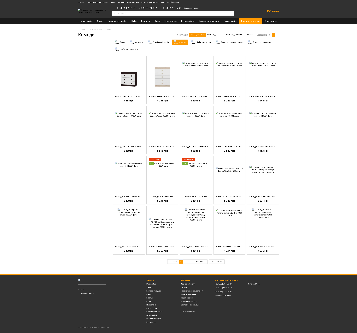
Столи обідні (187, 21)
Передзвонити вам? (192, 8)
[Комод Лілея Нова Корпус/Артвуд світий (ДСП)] (229, 225)
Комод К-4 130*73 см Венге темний (132, 196)
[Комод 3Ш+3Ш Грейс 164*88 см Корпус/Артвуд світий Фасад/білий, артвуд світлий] (162, 225)
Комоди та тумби (117, 21)
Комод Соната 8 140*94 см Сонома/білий (168, 146)
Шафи (134, 21)
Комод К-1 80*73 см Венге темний (198, 146)
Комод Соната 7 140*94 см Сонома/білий (134, 146)
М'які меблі (86, 21)
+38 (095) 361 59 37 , (126, 8)
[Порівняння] (249, 11)
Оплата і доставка (118, 2)
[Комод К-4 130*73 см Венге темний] (129, 175)
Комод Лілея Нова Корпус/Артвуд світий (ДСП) (238, 246)
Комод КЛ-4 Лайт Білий (162, 196)
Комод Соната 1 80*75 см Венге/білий (133, 96)
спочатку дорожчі (234, 35)
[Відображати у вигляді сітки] (273, 35)
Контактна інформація (170, 2)
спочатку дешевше (215, 35)
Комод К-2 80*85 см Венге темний (232, 146)
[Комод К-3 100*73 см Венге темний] (263, 125)
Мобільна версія (87, 293)
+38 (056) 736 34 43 (171, 8)
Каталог (81, 2)
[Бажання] (256, 11)
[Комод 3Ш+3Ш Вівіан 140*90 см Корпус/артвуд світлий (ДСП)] (263, 175)
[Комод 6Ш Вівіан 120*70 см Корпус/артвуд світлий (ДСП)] (263, 225)
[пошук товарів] (232, 13)
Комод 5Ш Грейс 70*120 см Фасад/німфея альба (138, 246)
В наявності (271, 21)
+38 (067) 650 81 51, (149, 8)
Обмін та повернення (150, 2)
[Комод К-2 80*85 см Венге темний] (229, 125)
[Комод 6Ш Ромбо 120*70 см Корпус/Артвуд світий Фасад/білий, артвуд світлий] (196, 225)
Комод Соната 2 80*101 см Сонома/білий (168, 96)
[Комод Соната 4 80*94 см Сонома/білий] (229, 75)
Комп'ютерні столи (209, 21)
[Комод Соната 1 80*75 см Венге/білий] (129, 75)
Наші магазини (133, 2)
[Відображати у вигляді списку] (277, 35)
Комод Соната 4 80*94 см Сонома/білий (235, 96)
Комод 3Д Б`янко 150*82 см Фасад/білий (235, 196)
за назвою (248, 35)
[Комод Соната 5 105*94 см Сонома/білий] (263, 75)
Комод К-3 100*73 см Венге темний (266, 146)
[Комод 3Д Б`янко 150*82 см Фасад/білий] (229, 175)
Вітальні (145, 21)
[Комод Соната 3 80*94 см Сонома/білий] (196, 75)
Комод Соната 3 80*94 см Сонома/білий (201, 96)
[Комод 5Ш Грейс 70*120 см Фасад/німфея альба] (129, 225)
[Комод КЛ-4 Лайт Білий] (162, 175)
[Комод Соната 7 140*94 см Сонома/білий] (129, 125)
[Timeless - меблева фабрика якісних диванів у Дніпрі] (92, 282)
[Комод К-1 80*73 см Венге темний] (196, 125)
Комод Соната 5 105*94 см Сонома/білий (268, 96)
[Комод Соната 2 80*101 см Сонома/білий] (162, 75)
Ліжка (100, 21)
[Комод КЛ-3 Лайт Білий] (196, 175)
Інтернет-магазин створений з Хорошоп (93, 327)
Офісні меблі (230, 21)
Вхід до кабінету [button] (188, 284)
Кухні (157, 21)
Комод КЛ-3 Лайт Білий (196, 196)
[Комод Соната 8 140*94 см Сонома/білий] (162, 125)
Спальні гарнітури (250, 21)
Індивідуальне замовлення (97, 2)
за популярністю (198, 35)
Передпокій (170, 21)
